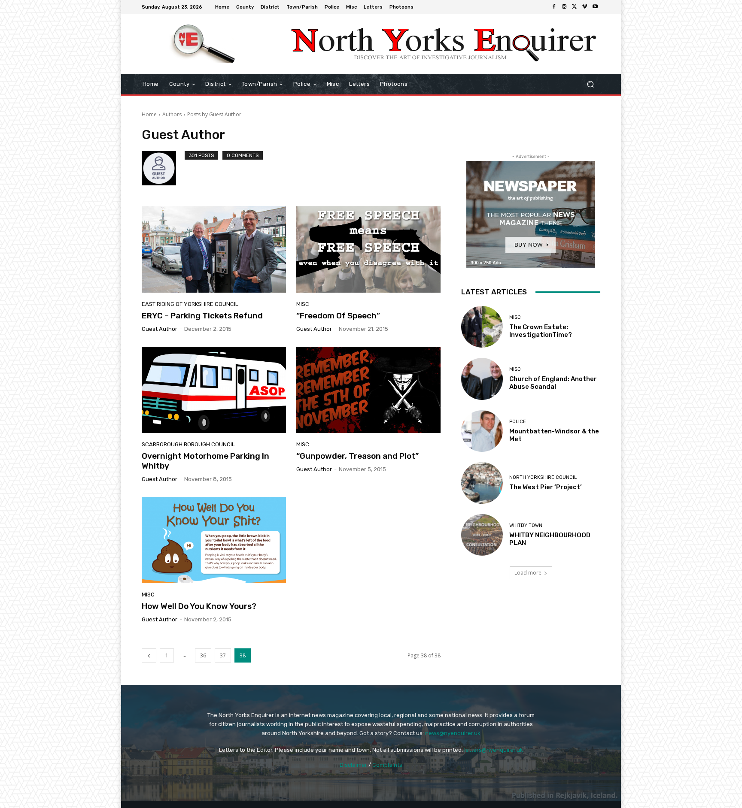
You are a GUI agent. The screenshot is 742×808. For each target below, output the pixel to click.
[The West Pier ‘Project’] (482, 483)
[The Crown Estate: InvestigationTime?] (482, 327)
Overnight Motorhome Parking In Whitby (205, 461)
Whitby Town (525, 525)
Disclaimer (353, 765)
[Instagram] (564, 7)
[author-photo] (163, 168)
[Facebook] (554, 7)
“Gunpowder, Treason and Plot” (357, 456)
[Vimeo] (585, 7)
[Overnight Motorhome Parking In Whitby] (214, 390)
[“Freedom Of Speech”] (368, 249)
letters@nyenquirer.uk (493, 750)
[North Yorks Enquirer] (203, 43)
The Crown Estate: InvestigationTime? (540, 331)
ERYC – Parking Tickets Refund (202, 316)
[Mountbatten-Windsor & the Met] (482, 431)
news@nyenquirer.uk (452, 733)
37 (223, 655)
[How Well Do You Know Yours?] (214, 540)
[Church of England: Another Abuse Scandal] (482, 378)
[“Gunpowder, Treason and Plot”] (368, 390)
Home (149, 114)
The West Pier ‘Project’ (545, 487)
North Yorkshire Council (543, 477)
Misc (302, 304)
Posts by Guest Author (214, 114)
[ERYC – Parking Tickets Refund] (214, 249)
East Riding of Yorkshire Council (190, 304)
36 (203, 655)
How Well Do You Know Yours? (199, 606)
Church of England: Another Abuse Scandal (553, 382)
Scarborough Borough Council (188, 444)
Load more (527, 572)
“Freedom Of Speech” (338, 316)
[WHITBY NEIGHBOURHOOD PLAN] (482, 535)
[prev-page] (149, 655)
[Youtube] (595, 7)
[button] (590, 84)
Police (517, 421)
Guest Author (159, 329)
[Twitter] (574, 7)
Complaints (387, 765)
